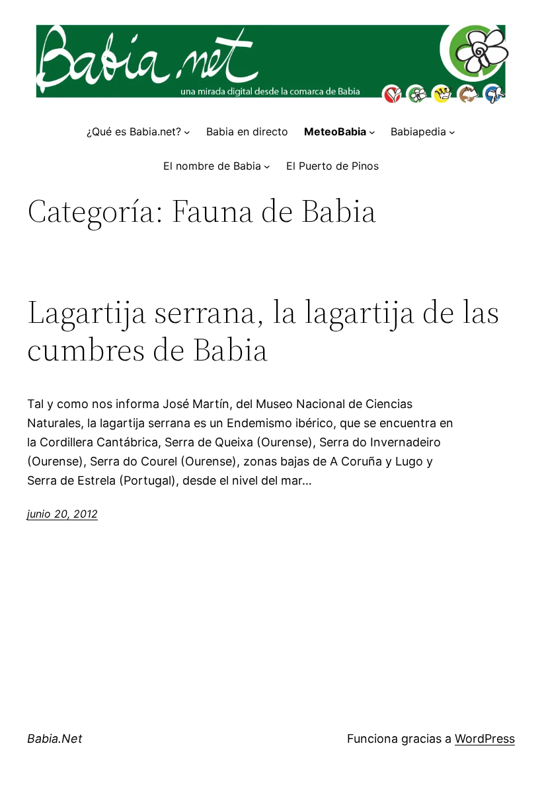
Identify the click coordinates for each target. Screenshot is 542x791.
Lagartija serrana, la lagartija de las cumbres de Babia (263, 330)
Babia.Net (55, 738)
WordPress (485, 738)
